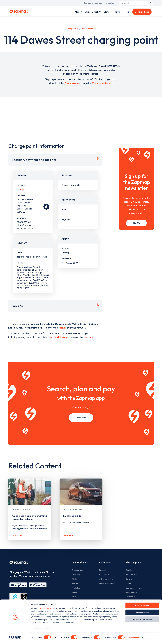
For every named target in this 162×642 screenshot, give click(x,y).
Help (127, 11)
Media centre (131, 592)
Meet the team (132, 574)
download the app (58, 337)
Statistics (76, 588)
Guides (75, 583)
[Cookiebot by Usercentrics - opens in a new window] (15, 637)
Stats (106, 11)
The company (133, 562)
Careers (129, 583)
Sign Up (136, 223)
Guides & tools (92, 11)
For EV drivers (80, 562)
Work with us (104, 574)
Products (102, 570)
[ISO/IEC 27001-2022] (18, 598)
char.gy (20, 189)
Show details (134, 637)
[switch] (74, 637)
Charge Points (72, 29)
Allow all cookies (142, 605)
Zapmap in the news (134, 588)
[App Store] (18, 584)
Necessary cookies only (142, 619)
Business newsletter (107, 583)
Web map (76, 574)
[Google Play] (37, 584)
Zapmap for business (93, 3)
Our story (130, 570)
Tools (74, 579)
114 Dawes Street (88, 29)
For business (106, 562)
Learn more (81, 417)
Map (77, 11)
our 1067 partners (46, 608)
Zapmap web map (102, 83)
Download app (142, 11)
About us (110, 3)
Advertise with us (106, 579)
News (117, 11)
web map (89, 337)
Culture (129, 579)
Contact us (130, 597)
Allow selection (142, 612)
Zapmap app (72, 83)
